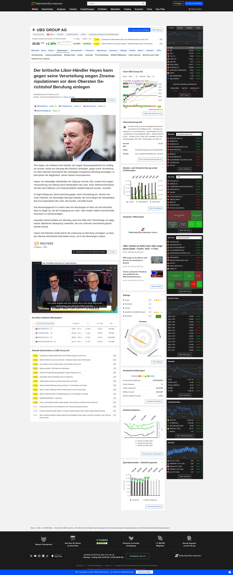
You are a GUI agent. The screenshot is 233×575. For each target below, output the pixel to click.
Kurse (43, 50)
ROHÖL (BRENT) (173, 385)
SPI (171, 50)
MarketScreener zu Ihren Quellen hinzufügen (90, 100)
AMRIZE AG (174, 141)
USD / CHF (171, 319)
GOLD (170, 379)
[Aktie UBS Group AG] (55, 106)
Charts (51, 50)
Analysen (61, 9)
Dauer (125, 76)
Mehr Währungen (185, 355)
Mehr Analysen (157, 286)
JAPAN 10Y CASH (176, 466)
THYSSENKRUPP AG (177, 250)
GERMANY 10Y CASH (177, 463)
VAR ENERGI (174, 257)
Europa (180, 28)
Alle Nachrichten (37, 55)
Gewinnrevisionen (131, 410)
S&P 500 (173, 62)
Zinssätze (171, 443)
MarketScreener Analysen (41, 59)
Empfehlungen (87, 9)
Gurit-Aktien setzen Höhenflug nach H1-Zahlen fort (56, 377)
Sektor (140, 50)
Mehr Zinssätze (185, 476)
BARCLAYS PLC (43, 337)
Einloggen (178, 3)
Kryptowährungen (174, 402)
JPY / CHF (171, 350)
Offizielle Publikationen (118, 55)
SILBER (170, 388)
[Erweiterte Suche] (143, 3)
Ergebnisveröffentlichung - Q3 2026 (151, 154)
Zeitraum (142, 76)
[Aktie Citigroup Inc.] (79, 106)
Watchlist (171, 134)
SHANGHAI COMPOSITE (178, 70)
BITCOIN (173, 420)
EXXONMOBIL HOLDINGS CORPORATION (182, 160)
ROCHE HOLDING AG (177, 208)
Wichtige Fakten (69, 55)
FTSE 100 (173, 59)
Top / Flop (160, 9)
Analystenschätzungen (134, 371)
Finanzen (90, 50)
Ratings (124, 50)
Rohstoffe (171, 361)
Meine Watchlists (184, 169)
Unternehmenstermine (154, 506)
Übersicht (35, 50)
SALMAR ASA (174, 242)
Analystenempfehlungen (53, 55)
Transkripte (89, 55)
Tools (149, 9)
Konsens (113, 50)
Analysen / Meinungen (133, 217)
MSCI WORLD (174, 79)
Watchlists (115, 9)
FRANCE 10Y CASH (176, 469)
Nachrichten (47, 9)
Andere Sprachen (135, 55)
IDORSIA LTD (174, 144)
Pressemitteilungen (102, 55)
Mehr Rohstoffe (185, 395)
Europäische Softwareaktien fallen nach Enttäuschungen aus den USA (125, 39)
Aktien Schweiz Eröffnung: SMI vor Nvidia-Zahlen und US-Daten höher (63, 390)
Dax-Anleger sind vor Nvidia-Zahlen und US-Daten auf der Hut (60, 364)
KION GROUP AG (175, 245)
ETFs (159, 50)
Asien (198, 28)
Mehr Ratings (157, 362)
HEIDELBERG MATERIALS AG (180, 253)
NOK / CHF (171, 330)
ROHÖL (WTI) (172, 382)
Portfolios (102, 9)
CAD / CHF (171, 336)
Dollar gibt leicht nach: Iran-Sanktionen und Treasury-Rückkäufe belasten (64, 407)
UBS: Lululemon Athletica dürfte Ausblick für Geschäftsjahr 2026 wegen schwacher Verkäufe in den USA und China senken (75, 416)
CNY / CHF (171, 342)
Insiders (80, 55)
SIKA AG (172, 192)
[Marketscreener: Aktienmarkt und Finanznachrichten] (46, 3)
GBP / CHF (171, 322)
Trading (127, 9)
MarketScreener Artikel (151, 55)
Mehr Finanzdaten (156, 208)
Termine (73, 9)
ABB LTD (173, 202)
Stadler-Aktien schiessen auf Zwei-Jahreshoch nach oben (59, 381)
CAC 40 (172, 56)
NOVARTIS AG (174, 205)
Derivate (150, 50)
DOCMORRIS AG (175, 157)
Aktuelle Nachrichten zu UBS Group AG (50, 350)
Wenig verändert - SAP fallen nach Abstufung (54, 368)
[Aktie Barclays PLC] (104, 106)
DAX (171, 53)
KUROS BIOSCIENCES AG (179, 147)
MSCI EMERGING (176, 76)
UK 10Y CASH (174, 472)
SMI (171, 48)
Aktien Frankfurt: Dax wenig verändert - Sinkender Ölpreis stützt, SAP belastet (127, 44)
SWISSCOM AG (175, 199)
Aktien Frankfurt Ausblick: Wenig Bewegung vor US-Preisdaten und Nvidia (64, 394)
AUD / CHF (171, 339)
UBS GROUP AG (43, 329)
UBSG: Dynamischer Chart (153, 113)
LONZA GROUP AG (176, 197)
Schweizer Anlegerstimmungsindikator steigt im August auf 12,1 (60, 373)
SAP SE (172, 165)
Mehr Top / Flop (185, 230)
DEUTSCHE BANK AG (45, 342)
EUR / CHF (171, 316)
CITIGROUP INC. (43, 333)
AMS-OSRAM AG (175, 150)
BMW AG (173, 154)
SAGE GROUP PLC (176, 266)
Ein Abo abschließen (194, 3)
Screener (139, 9)
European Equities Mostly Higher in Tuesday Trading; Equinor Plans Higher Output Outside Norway (72, 411)
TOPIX (172, 73)
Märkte (35, 9)
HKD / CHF (171, 344)
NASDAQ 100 (174, 67)
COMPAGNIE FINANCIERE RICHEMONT (182, 186)
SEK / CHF (171, 328)
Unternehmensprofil (132, 122)
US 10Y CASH (174, 461)
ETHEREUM (174, 423)
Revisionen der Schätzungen (152, 454)
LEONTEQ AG (174, 162)
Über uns (108, 565)
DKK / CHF (171, 333)
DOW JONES (174, 64)
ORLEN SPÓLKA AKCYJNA (179, 260)
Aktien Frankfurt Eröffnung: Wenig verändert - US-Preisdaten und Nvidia (63, 385)
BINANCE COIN (175, 428)
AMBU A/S (173, 269)
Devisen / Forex (173, 298)
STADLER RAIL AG (176, 138)
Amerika (189, 28)
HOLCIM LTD (174, 181)
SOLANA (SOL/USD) (176, 426)
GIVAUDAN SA (175, 189)
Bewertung (101, 50)
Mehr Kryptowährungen (185, 436)
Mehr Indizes (185, 95)
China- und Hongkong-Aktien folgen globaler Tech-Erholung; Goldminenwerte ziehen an (69, 402)
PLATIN (170, 391)
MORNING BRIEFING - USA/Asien (51, 398)
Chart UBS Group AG (133, 72)
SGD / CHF (171, 347)
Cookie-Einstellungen (95, 565)
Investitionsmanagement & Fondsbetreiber (149, 150)
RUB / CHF (171, 325)
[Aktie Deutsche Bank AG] (58, 111)
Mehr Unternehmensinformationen (150, 159)
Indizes (171, 28)
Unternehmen (77, 50)
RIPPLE (172, 431)
